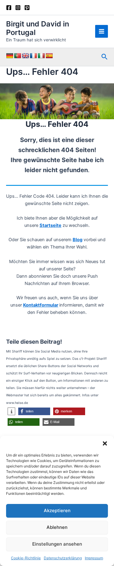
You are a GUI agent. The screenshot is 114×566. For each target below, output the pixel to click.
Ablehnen (57, 527)
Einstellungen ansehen (57, 544)
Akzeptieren (57, 510)
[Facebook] (9, 7)
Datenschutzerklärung (63, 558)
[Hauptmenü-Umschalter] (101, 31)
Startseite (50, 225)
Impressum (94, 558)
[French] (33, 56)
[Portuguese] (17, 56)
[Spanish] (49, 56)
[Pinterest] (27, 7)
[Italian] (41, 56)
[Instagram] (18, 7)
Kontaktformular (40, 305)
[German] (9, 56)
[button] (105, 443)
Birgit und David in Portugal (37, 28)
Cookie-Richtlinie (26, 558)
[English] (25, 56)
